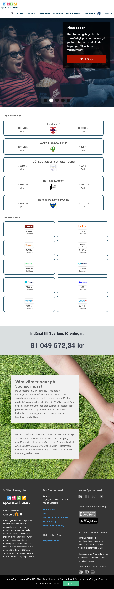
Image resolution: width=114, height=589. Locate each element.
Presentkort (44, 13)
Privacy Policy (49, 521)
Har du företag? (74, 13)
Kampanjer (58, 13)
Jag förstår (71, 583)
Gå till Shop (86, 59)
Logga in (108, 13)
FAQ (45, 513)
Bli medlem (89, 13)
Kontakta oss (49, 509)
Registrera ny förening (53, 525)
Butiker (19, 13)
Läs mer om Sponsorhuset (55, 517)
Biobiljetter (31, 13)
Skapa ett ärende (51, 540)
